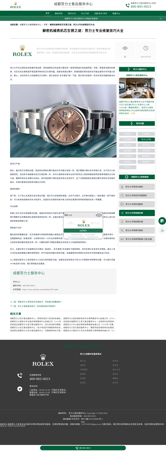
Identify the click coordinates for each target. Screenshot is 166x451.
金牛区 (115, 383)
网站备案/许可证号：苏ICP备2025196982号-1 (83, 419)
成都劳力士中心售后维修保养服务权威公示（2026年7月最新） (90, 324)
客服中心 (116, 13)
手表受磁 (128, 156)
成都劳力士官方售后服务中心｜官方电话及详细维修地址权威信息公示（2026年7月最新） (48, 328)
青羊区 (115, 361)
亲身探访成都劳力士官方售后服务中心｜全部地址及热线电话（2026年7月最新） (98, 321)
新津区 (83, 383)
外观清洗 (128, 162)
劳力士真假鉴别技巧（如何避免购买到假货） (37, 306)
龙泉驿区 (84, 370)
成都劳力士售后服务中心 (73, 4)
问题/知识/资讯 (100, 13)
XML (83, 422)
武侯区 (83, 365)
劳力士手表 (146, 139)
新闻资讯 (146, 156)
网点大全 (72, 13)
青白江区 (116, 370)
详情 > (134, 113)
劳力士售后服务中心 (77, 413)
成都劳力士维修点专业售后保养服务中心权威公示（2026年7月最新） (40, 321)
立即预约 (83, 231)
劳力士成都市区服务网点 (90, 354)
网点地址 (146, 145)
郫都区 (115, 378)
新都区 (83, 374)
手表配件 (128, 134)
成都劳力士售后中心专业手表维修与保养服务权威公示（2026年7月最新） (95, 331)
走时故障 (128, 139)
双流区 (83, 378)
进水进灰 (128, 145)
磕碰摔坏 (146, 162)
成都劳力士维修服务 (140, 177)
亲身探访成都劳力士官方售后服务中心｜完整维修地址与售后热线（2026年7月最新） (47, 331)
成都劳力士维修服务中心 (30, 25)
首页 (48, 13)
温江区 (115, 374)
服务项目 (59, 13)
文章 (46, 25)
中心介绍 (85, 13)
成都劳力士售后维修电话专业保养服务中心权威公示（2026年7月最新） (94, 318)
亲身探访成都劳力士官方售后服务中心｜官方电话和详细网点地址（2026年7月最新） (47, 324)
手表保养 (146, 134)
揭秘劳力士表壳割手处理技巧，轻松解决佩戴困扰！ (40, 302)
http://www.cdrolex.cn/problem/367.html (40, 289)
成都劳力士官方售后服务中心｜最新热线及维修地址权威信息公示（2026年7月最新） (100, 328)
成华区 (115, 365)
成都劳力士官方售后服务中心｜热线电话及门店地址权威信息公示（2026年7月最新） (47, 318)
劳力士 (128, 167)
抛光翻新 (128, 151)
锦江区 (83, 361)
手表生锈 (146, 151)
